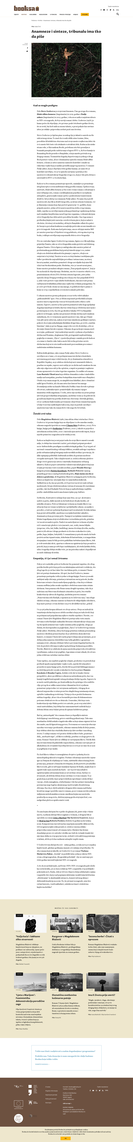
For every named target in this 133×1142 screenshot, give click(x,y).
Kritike (24, 14)
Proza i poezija (65, 14)
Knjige (75, 14)
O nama (47, 1087)
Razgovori (43, 14)
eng (117, 10)
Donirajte (48, 1103)
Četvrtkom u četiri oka (97, 974)
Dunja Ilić (58, 1018)
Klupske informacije (51, 1091)
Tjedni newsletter (113, 6)
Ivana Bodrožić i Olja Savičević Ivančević (103, 1014)
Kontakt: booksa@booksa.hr (72, 1087)
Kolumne (33, 14)
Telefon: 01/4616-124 (69, 1089)
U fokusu (53, 14)
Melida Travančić (24, 964)
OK (66, 1138)
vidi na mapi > (67, 1103)
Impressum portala (51, 1095)
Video (55, 915)
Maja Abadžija (23, 1029)
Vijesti (16, 14)
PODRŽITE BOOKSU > (42, 1064)
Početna (34, 20)
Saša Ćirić (38, 26)
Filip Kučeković (96, 956)
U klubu (85, 14)
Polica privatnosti (50, 1099)
